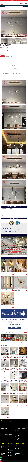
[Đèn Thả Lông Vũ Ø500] (14, 351)
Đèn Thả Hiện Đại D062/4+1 (4, 368)
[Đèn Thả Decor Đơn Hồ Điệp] (5, 375)
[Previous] (2, 23)
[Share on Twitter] (9, 56)
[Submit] (22, 6)
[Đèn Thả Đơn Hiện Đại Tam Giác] (5, 351)
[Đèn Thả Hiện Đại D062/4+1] (5, 363)
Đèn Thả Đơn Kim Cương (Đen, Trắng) (13, 392)
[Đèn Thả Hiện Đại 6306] (14, 399)
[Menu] (4, 6)
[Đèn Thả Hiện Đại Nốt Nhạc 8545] (23, 375)
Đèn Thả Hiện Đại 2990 (21, 392)
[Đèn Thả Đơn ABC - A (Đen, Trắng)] (14, 375)
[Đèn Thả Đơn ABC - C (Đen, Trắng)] (5, 399)
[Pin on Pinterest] (14, 56)
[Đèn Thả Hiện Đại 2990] (23, 387)
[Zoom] (1, 36)
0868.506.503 (22, 3)
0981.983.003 (26, 3)
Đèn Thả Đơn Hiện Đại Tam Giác (4, 356)
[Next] (26, 23)
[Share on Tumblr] (15, 56)
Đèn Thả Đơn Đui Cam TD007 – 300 (23, 356)
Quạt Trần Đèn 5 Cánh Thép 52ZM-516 (18, 289)
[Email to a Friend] (11, 56)
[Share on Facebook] (7, 56)
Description (3, 61)
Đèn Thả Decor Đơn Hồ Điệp (4, 380)
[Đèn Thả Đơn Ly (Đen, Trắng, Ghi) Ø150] (5, 387)
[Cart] (24, 6)
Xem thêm (26, 332)
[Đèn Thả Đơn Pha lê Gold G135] (5, 411)
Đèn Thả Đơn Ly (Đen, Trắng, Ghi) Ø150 (4, 392)
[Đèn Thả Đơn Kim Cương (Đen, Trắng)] (14, 387)
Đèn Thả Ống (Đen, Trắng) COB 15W (14, 368)
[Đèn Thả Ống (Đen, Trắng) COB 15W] (14, 363)
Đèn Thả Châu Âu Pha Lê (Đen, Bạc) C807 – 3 (23, 368)
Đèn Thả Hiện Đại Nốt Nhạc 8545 (22, 380)
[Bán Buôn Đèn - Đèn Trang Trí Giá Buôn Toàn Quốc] (3, 3)
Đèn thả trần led (2, 58)
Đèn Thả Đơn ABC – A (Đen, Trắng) (14, 380)
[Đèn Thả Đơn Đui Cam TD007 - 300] (23, 351)
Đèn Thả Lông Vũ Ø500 (12, 356)
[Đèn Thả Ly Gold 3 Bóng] (23, 399)
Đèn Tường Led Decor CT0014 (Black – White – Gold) (7, 289)
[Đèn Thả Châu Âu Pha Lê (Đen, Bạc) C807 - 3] (23, 363)
